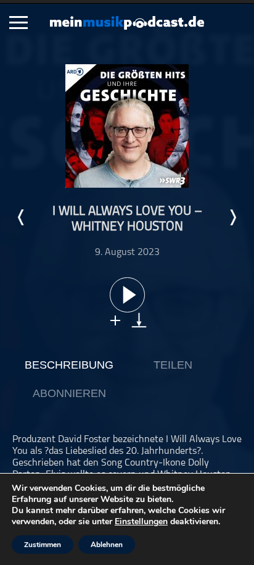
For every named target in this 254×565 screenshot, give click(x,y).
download (139, 320)
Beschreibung (69, 365)
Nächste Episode (232, 217)
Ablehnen (107, 545)
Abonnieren (69, 393)
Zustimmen (42, 545)
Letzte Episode (21, 217)
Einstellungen (141, 521)
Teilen (173, 365)
